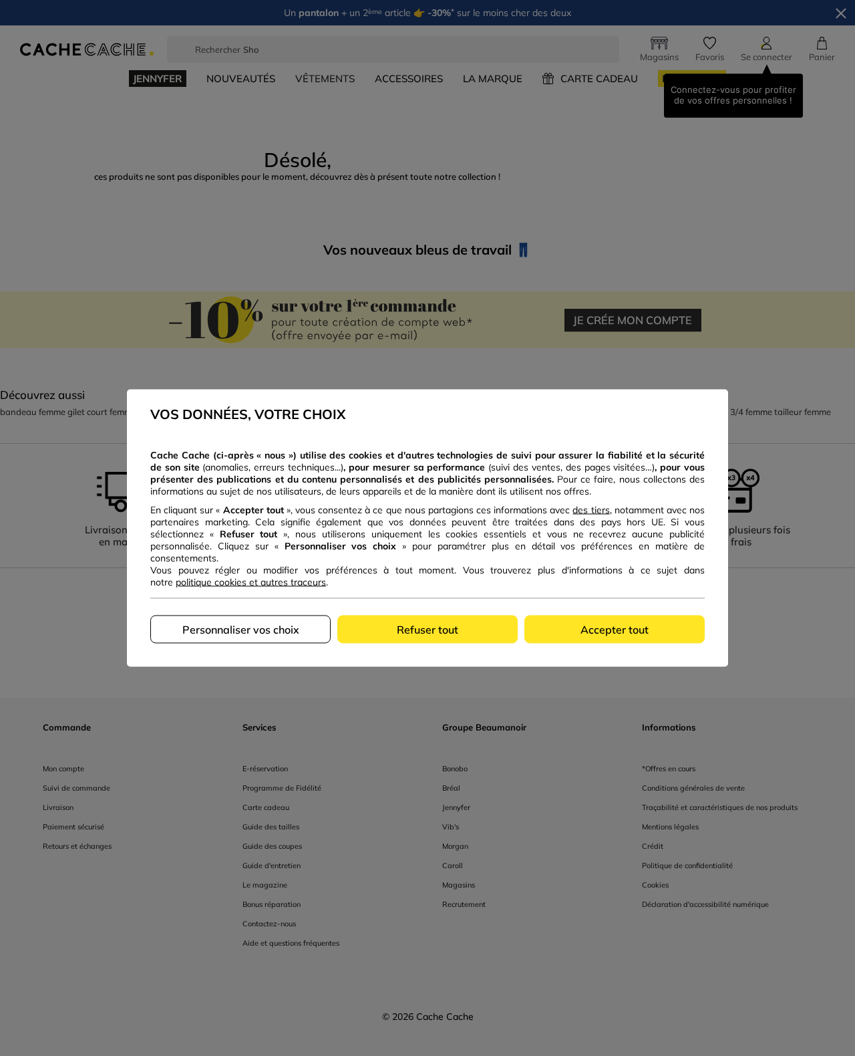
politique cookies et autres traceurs (251, 582)
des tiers (590, 510)
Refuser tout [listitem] (427, 629)
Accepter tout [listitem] (614, 629)
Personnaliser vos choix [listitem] (240, 629)
